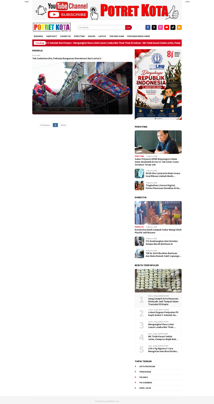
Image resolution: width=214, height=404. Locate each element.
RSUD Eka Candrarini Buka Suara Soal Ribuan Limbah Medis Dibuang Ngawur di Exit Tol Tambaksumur (163, 175)
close (27, 1)
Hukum (91, 36)
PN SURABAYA (145, 382)
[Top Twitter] (154, 27)
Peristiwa (79, 36)
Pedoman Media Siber (138, 36)
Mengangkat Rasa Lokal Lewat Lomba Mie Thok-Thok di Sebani (95, 43)
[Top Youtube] (166, 27)
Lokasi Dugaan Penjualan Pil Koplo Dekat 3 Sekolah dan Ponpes (163, 314)
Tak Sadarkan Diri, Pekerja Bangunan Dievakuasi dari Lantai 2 (66, 58)
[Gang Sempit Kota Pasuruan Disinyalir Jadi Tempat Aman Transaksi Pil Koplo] (158, 280)
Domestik (65, 36)
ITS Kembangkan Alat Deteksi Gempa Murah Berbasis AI (162, 242)
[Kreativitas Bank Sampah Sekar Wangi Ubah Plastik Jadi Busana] (158, 213)
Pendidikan (145, 371)
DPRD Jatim (145, 388)
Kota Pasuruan (147, 366)
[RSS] (179, 27)
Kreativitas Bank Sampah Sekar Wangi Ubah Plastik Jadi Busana (158, 231)
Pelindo (143, 377)
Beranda (38, 36)
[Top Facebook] (147, 27)
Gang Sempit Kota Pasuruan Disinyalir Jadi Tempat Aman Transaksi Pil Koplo (163, 301)
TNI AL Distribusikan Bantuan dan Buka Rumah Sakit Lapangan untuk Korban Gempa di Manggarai (163, 254)
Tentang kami (116, 36)
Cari (128, 27)
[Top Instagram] (160, 27)
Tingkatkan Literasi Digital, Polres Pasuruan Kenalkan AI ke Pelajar (162, 187)
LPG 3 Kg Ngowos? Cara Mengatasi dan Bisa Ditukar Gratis (162, 350)
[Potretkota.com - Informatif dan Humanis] (51, 27)
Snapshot (51, 36)
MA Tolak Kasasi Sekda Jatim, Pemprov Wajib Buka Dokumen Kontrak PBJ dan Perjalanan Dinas (162, 338)
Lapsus (102, 36)
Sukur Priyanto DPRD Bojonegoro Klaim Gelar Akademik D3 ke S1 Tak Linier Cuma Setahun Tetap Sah (157, 162)
